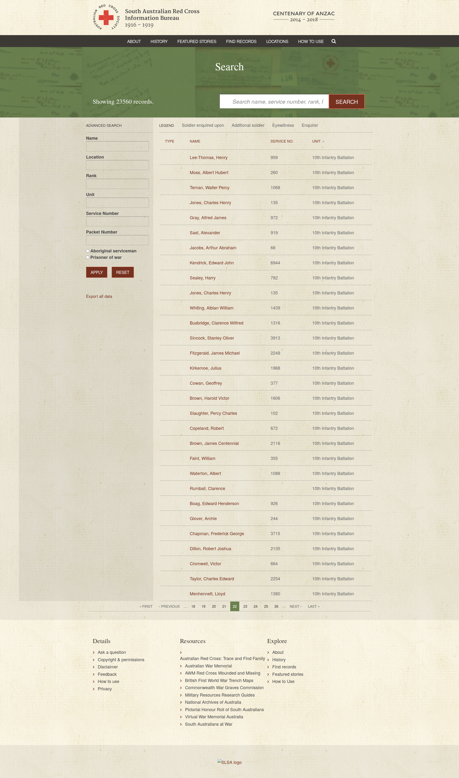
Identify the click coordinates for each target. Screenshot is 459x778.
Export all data (99, 296)
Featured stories (196, 41)
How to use (108, 681)
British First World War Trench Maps (219, 680)
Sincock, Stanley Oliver (212, 338)
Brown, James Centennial (214, 443)
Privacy (105, 688)
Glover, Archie (203, 518)
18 (193, 606)
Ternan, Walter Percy (210, 187)
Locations (277, 41)
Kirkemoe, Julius (205, 368)
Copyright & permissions (121, 659)
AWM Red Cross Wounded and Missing (222, 673)
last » (314, 606)
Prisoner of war (106, 257)
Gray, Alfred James (208, 217)
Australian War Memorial (208, 665)
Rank (91, 175)
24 (255, 606)
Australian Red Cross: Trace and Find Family (222, 658)
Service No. (282, 141)
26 (276, 606)
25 (266, 606)
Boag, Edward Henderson (214, 503)
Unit (90, 194)
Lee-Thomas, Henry (209, 157)
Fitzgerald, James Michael (215, 353)
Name (92, 138)
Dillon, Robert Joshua (210, 548)
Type (169, 141)
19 (203, 606)
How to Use (311, 41)
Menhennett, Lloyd (207, 593)
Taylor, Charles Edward (212, 578)
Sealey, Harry (203, 277)
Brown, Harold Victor (209, 398)
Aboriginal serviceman (113, 251)
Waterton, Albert (205, 473)
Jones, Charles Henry (210, 202)
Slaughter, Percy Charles (213, 413)
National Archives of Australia (213, 702)
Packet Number (101, 232)
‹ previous (169, 606)
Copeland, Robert (207, 428)
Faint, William (202, 458)
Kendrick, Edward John (212, 262)
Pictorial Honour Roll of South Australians (224, 709)
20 (214, 606)
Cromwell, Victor (205, 563)
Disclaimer (108, 666)
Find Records (241, 41)
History (159, 41)
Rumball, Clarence (207, 488)
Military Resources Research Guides (220, 695)
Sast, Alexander (205, 232)
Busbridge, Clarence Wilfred (216, 323)
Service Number (102, 213)
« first (146, 606)
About (134, 41)
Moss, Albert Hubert (209, 172)
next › (295, 606)
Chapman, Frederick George (217, 533)
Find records (284, 666)
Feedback (107, 674)
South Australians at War (208, 724)
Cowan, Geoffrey (206, 383)
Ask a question (112, 652)
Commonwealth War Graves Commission (224, 687)
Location (95, 157)
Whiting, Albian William (212, 307)
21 (224, 606)
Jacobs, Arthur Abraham (213, 247)
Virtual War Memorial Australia (214, 716)
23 (245, 606)
